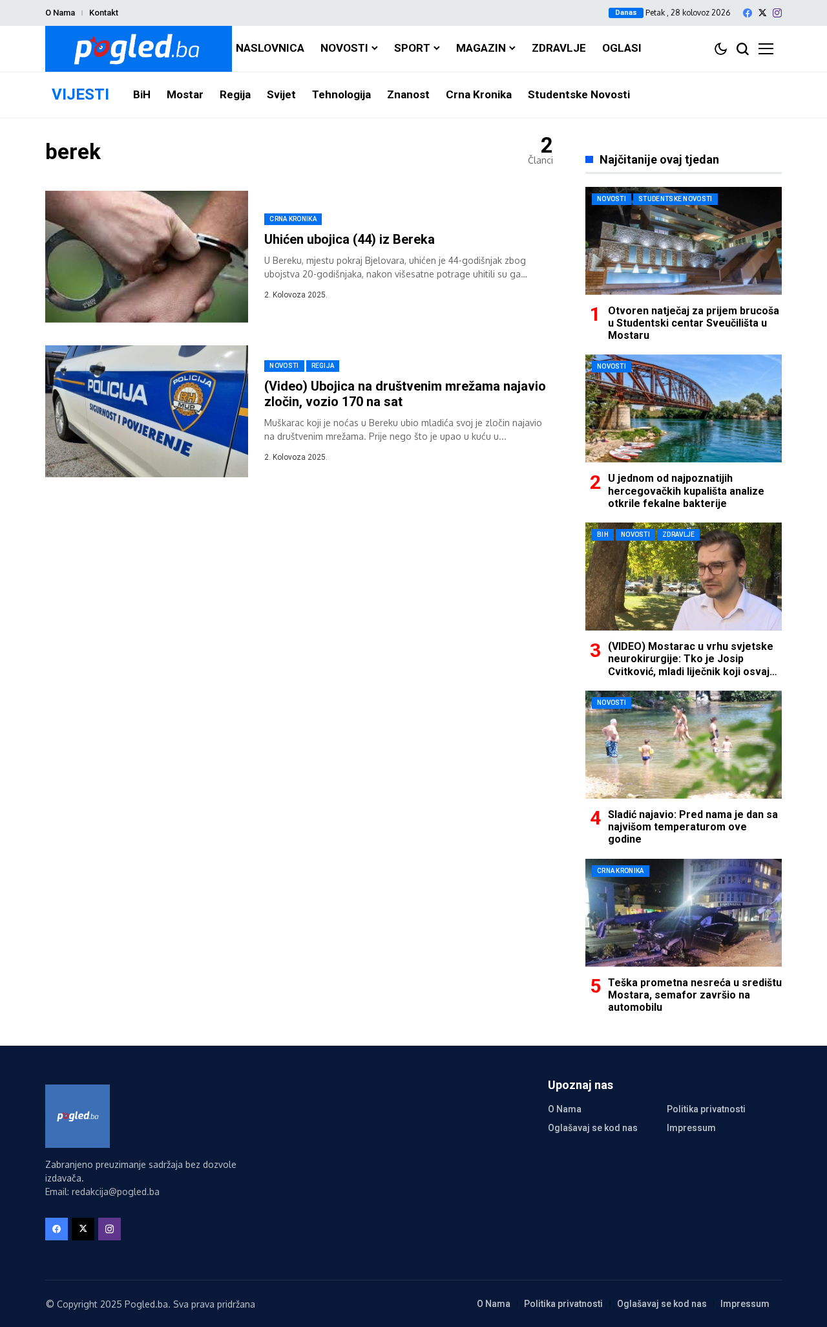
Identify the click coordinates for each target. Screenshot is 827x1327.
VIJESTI (80, 94)
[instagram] (777, 12)
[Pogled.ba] (138, 49)
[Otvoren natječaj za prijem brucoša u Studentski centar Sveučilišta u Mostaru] (683, 241)
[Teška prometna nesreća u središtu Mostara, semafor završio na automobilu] (683, 913)
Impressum (691, 1128)
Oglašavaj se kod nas (593, 1128)
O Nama (60, 12)
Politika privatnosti (706, 1109)
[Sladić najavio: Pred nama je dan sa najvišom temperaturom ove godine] (683, 745)
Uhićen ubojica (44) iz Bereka (349, 239)
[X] (762, 12)
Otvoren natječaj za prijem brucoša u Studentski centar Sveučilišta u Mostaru (693, 323)
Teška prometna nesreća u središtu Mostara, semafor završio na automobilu (695, 994)
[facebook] (747, 12)
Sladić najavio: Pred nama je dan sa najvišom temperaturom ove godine (693, 826)
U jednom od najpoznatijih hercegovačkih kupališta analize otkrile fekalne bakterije (686, 490)
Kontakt (103, 12)
